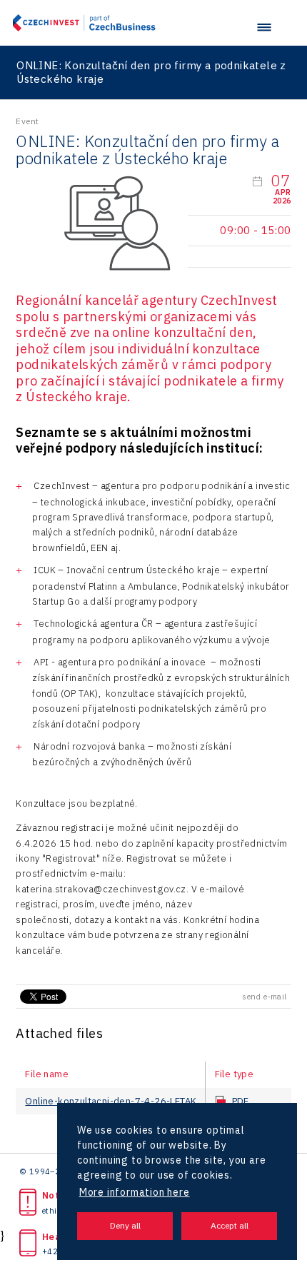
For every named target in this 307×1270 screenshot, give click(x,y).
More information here (134, 1192)
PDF (240, 1101)
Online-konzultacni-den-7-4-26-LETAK (110, 1101)
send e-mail (264, 997)
